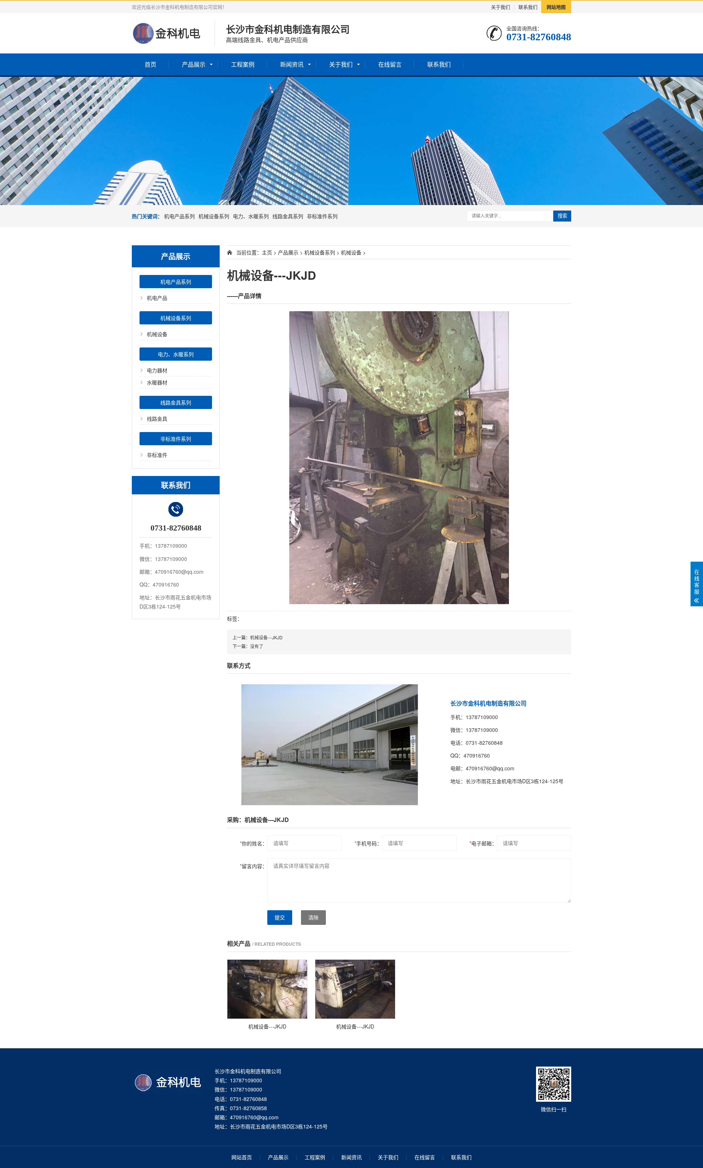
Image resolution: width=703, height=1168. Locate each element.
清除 (313, 917)
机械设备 (157, 334)
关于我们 (500, 6)
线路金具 (157, 418)
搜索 (562, 216)
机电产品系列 (179, 216)
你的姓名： (253, 843)
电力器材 (157, 370)
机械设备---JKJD (266, 637)
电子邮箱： (483, 843)
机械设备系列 (213, 216)
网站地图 (556, 6)
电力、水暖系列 (251, 216)
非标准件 (157, 454)
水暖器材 (157, 382)
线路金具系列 (287, 216)
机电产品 (157, 297)
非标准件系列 (322, 216)
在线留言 (390, 64)
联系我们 (528, 6)
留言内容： (253, 866)
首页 (150, 64)
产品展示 (193, 64)
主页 (267, 252)
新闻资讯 (292, 64)
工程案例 (242, 64)
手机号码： (368, 843)
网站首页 (241, 1157)
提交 (280, 917)
